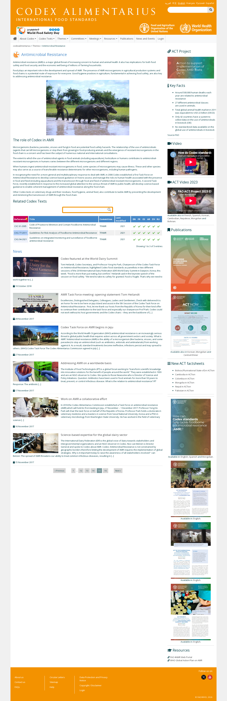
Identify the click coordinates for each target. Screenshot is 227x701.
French (187, 215)
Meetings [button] (94, 38)
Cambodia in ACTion (185, 374)
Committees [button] (77, 38)
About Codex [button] (27, 38)
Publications (126, 38)
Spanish (196, 215)
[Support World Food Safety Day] (39, 30)
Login (161, 38)
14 (93, 470)
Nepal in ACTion (183, 386)
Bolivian (171, 221)
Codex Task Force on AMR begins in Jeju (87, 327)
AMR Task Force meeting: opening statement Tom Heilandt (100, 294)
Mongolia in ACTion (184, 382)
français (190, 3)
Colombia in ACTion (184, 378)
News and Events (145, 38)
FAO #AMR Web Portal (181, 657)
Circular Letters (57, 677)
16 (105, 470)
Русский (200, 3)
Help (52, 687)
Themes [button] (61, 38)
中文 (174, 3)
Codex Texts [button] (46, 38)
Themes (36, 45)
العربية (168, 3)
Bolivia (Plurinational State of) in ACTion (195, 370)
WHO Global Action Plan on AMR (186, 660)
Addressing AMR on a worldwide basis (86, 363)
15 (99, 470)
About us (19, 677)
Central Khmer (191, 354)
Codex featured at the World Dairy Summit (89, 259)
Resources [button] (109, 38)
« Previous (59, 470)
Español (210, 3)
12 (81, 470)
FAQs (17, 687)
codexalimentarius (21, 45)
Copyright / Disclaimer (91, 685)
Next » (118, 470)
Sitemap (54, 682)
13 (87, 470)
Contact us (20, 682)
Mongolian (196, 218)
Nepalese (185, 218)
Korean (205, 215)
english (181, 3)
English (184, 456)
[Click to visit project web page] (191, 67)
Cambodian (173, 218)
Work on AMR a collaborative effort (84, 399)
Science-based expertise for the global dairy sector (94, 435)
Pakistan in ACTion (184, 390)
